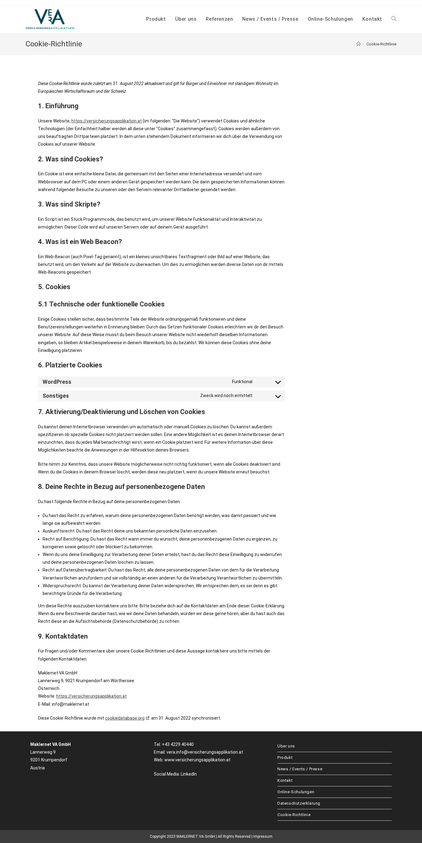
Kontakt (285, 780)
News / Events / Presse (299, 769)
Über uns (286, 746)
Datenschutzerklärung (298, 803)
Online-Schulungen (295, 792)
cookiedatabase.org (125, 718)
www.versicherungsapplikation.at (197, 759)
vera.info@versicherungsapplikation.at (205, 752)
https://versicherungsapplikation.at (106, 120)
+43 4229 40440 (178, 744)
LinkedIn (189, 774)
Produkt (285, 757)
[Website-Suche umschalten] (394, 19)
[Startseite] (359, 44)
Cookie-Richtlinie (381, 44)
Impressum (262, 836)
